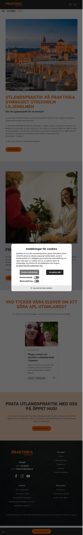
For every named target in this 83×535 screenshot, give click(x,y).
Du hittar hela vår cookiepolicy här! (29, 266)
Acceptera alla (55, 272)
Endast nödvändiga (29, 272)
